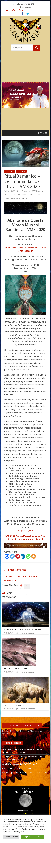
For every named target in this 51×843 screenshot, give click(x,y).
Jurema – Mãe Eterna (16, 668)
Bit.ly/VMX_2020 (25, 530)
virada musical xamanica (13, 198)
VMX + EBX (21, 171)
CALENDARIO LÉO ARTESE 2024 (16, 768)
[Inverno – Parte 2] (25, 678)
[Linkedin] (23, 556)
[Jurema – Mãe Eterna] (19, 639)
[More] (33, 556)
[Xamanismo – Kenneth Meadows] (25, 603)
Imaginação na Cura (14, 10)
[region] (25, 90)
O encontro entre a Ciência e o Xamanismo (21, 578)
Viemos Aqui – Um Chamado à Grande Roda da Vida (25, 772)
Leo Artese (23, 191)
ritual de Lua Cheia (34, 194)
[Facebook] (7, 556)
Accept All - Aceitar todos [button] (32, 837)
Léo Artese (10, 171)
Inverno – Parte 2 (14, 705)
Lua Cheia (17, 194)
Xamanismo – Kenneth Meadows (22, 629)
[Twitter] (12, 556)
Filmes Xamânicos (16, 569)
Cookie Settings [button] (11, 837)
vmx (25, 198)
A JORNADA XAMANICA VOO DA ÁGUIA (19, 764)
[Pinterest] (17, 556)
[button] (25, 90)
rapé (24, 194)
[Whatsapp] (28, 556)
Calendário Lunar (25, 813)
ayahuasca (8, 194)
